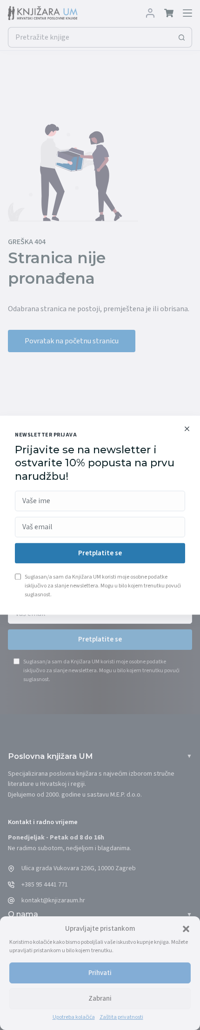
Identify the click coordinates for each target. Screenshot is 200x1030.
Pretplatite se (100, 553)
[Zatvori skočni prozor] (186, 428)
